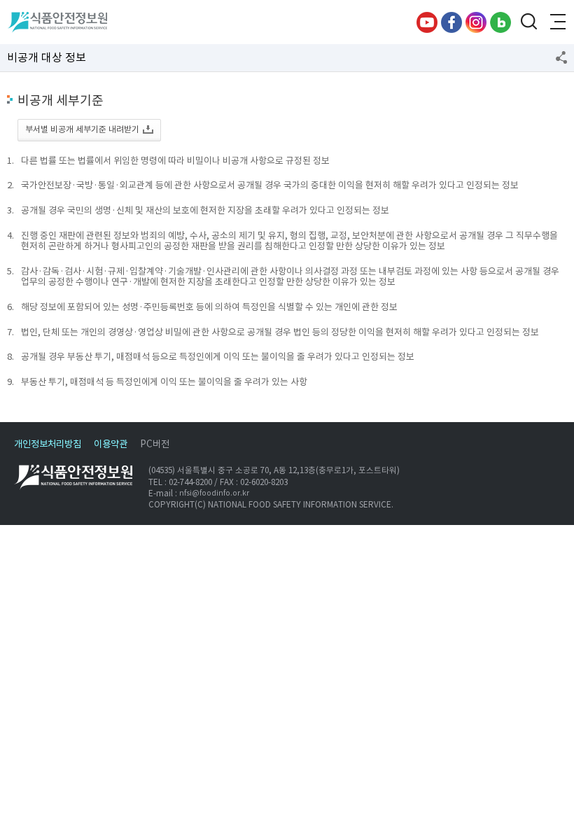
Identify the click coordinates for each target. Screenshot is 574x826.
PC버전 (154, 444)
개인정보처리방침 (47, 444)
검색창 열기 (528, 22)
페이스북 (451, 22)
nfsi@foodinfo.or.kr (214, 493)
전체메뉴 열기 (556, 22)
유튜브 (427, 22)
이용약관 (110, 444)
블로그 (500, 22)
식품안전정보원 (57, 22)
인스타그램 (475, 22)
